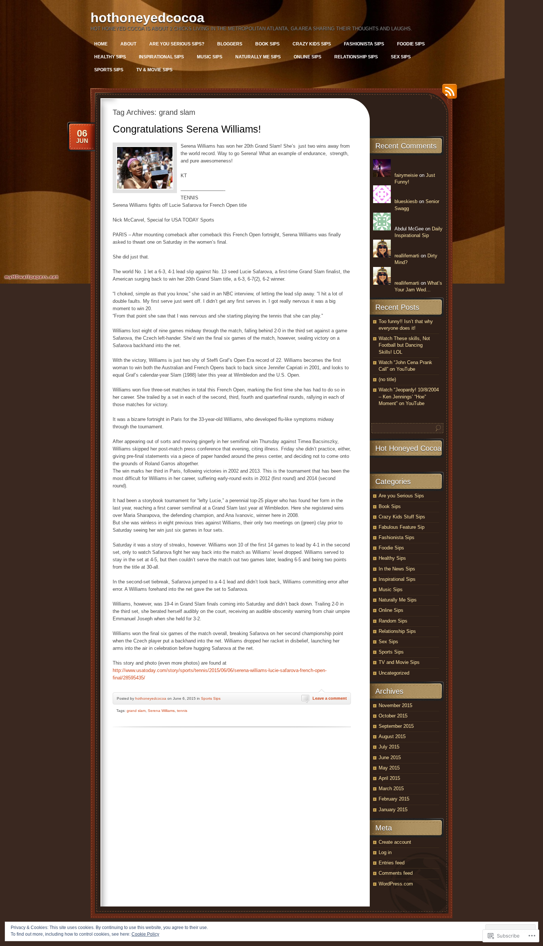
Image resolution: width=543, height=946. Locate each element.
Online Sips (307, 56)
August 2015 (392, 736)
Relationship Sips (356, 56)
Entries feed (391, 863)
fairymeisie (406, 175)
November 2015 (395, 705)
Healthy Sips (110, 56)
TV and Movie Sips (399, 662)
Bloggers (229, 44)
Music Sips (209, 56)
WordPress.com (396, 884)
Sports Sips (108, 69)
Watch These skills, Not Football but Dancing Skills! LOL (404, 345)
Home (100, 44)
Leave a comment (330, 698)
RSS (447, 94)
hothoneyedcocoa (147, 17)
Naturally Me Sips (258, 56)
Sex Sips (401, 56)
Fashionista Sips (364, 44)
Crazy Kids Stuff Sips (402, 517)
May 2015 (389, 768)
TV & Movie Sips (154, 69)
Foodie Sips (411, 44)
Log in (385, 852)
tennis (182, 711)
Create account (395, 842)
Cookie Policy (145, 934)
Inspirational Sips (161, 56)
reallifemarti (407, 255)
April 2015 (389, 778)
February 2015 (394, 799)
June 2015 (390, 757)
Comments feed (396, 873)
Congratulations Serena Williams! (187, 129)
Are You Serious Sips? (176, 44)
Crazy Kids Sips (312, 44)
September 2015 (396, 726)
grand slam (136, 711)
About (128, 44)
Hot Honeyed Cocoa (408, 448)
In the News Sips (397, 569)
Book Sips (267, 44)
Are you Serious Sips (401, 495)
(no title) (387, 379)
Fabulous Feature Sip (401, 527)
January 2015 (393, 809)
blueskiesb (406, 201)
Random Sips (393, 621)
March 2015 (391, 788)
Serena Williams (161, 711)
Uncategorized (394, 673)
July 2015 (389, 747)
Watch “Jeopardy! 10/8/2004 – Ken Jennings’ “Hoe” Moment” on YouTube (409, 396)
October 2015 (393, 716)
